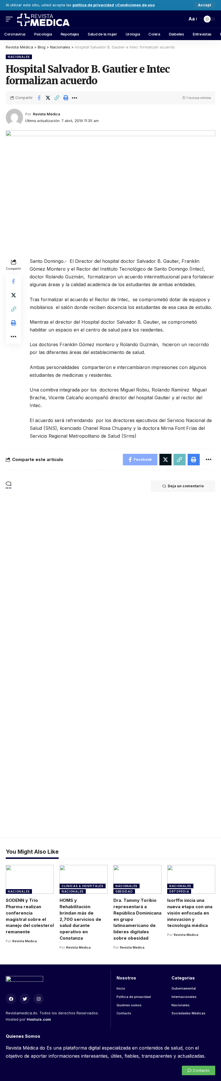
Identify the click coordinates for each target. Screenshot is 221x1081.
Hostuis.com (39, 1019)
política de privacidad (93, 5)
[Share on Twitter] (48, 97)
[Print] (66, 97)
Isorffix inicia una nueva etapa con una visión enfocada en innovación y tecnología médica (189, 913)
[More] (75, 97)
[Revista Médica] (43, 19)
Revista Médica (46, 114)
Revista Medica (24, 941)
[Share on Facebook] (39, 97)
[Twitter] (25, 999)
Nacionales (19, 57)
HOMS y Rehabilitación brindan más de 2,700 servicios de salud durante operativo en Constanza (80, 919)
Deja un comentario (186, 486)
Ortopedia (179, 891)
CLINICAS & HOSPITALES (83, 886)
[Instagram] (38, 999)
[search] (181, 19)
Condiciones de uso (136, 5)
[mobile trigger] (11, 19)
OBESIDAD (124, 891)
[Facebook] (11, 999)
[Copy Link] (57, 97)
